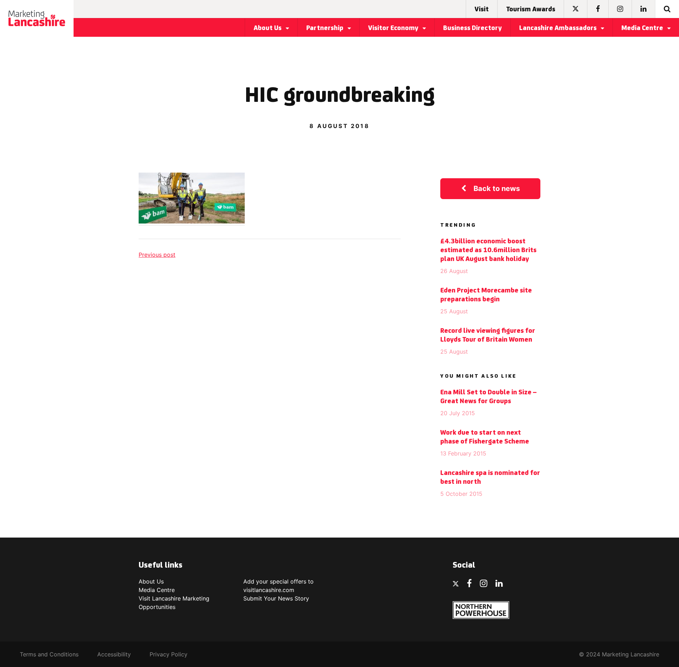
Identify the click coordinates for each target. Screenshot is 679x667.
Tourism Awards (530, 9)
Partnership (325, 28)
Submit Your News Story (276, 598)
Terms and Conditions (49, 654)
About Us (268, 28)
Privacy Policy (168, 654)
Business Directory (472, 28)
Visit (482, 9)
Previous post (157, 254)
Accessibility (114, 654)
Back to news (497, 188)
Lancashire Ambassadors (558, 28)
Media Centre (643, 28)
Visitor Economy (394, 28)
